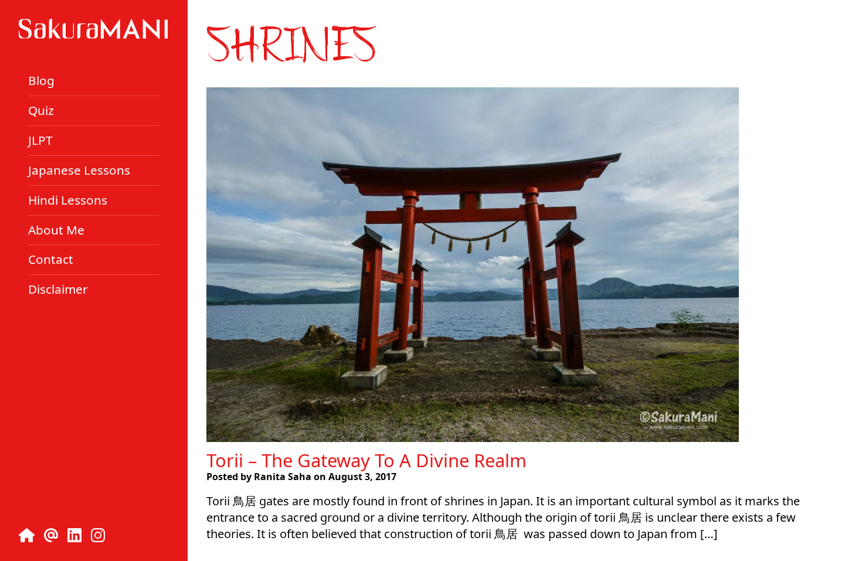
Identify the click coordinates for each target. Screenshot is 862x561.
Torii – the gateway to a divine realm (366, 460)
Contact (50, 259)
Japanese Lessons (79, 170)
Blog (41, 80)
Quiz (41, 110)
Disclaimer (58, 289)
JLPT (40, 140)
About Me (56, 229)
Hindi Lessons (67, 200)
